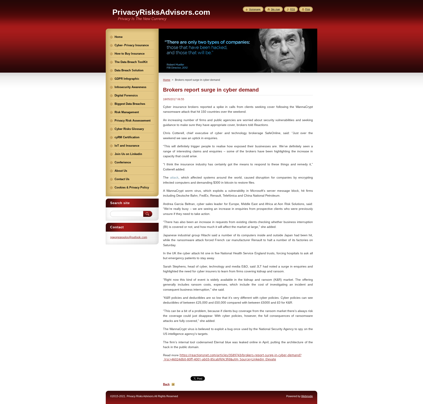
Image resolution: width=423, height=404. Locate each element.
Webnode (307, 396)
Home (166, 80)
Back (166, 384)
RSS (292, 9)
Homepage (255, 9)
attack (174, 177)
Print (307, 9)
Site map (275, 9)
